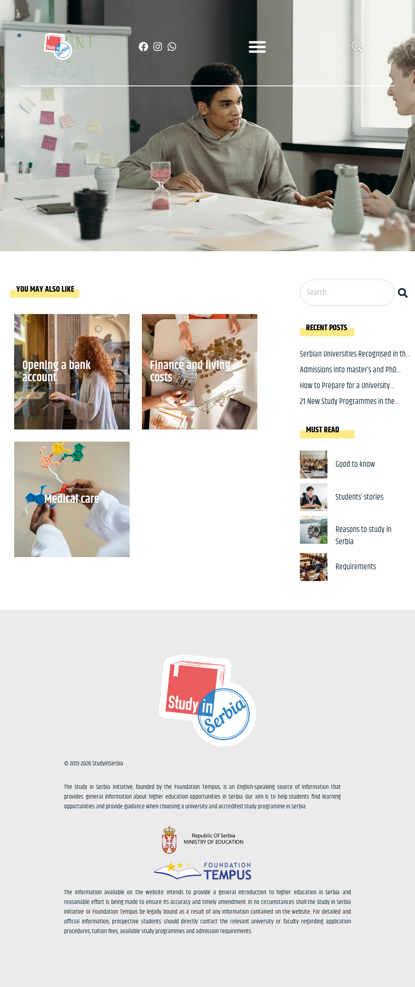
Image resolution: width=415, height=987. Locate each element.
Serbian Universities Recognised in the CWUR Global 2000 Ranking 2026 (354, 360)
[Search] (404, 293)
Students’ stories (359, 497)
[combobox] (347, 293)
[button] (258, 46)
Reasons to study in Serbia (363, 535)
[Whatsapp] (172, 46)
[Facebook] (143, 46)
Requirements (356, 567)
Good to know (355, 464)
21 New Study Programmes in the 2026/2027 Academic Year (347, 407)
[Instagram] (158, 46)
